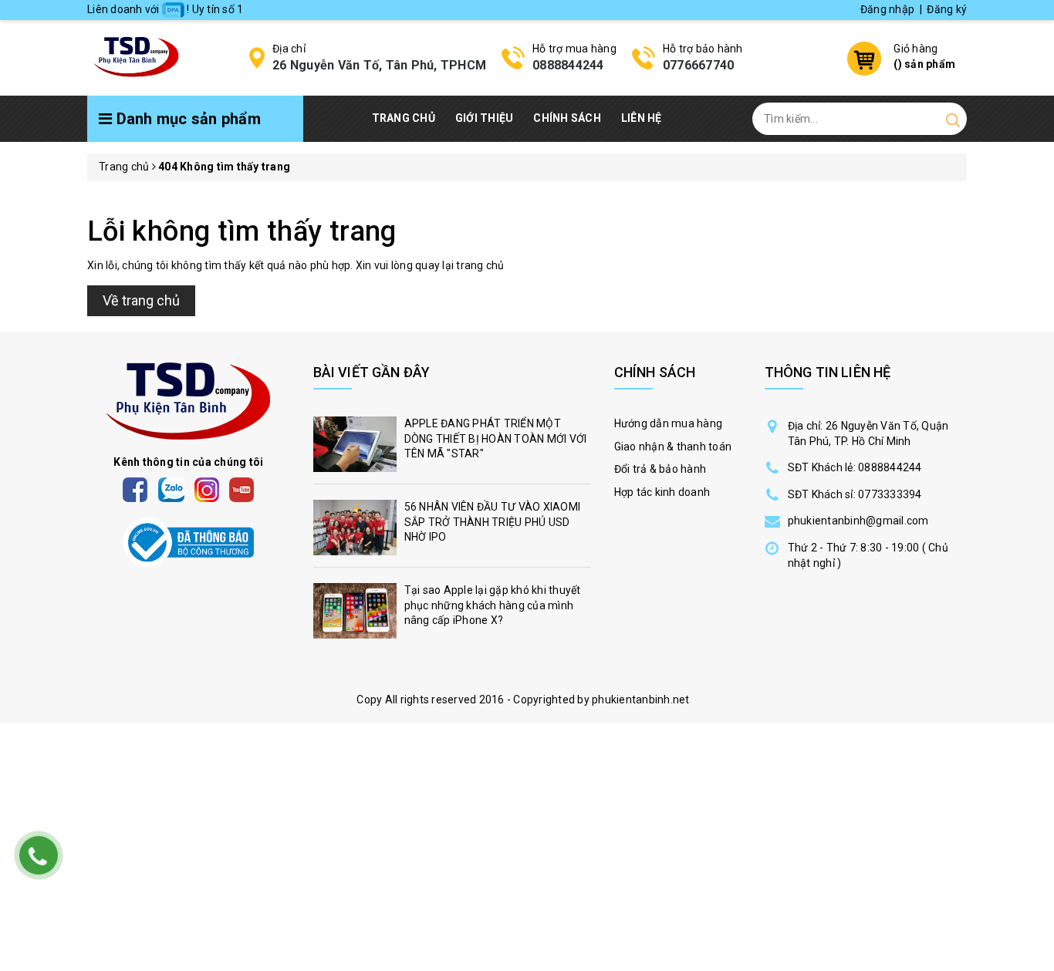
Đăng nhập (887, 9)
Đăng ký (947, 9)
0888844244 (568, 65)
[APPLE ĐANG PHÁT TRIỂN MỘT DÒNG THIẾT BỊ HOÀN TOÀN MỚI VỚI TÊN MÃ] (452, 448)
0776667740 (699, 65)
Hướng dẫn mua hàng (668, 423)
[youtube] (241, 489)
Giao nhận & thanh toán (673, 446)
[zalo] (171, 489)
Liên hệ (641, 118)
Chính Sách (567, 118)
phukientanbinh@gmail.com (858, 520)
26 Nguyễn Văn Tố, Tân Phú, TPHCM (379, 65)
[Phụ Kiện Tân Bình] (136, 55)
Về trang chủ (141, 300)
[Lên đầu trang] (1030, 667)
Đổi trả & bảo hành (660, 469)
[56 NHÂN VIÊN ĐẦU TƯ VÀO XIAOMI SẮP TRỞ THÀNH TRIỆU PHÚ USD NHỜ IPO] (452, 531)
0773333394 (890, 494)
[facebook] (135, 489)
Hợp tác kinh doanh (662, 492)
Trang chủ (403, 118)
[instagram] (206, 489)
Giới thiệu (484, 118)
